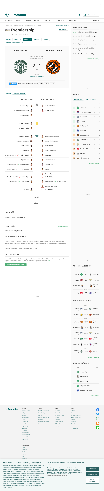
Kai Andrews (10, 164)
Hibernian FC (21, 50)
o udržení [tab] (93, 99)
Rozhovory (73, 426)
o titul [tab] (86, 99)
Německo (24, 458)
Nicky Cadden (11, 169)
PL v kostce (41, 415)
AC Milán (57, 417)
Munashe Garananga (23, 141)
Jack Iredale (25, 150)
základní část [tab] (78, 99)
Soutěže (8, 20)
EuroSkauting (41, 412)
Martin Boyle (25, 106)
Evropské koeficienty (43, 417)
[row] (86, 107)
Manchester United (59, 415)
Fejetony (73, 419)
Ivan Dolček (50, 189)
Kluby (36, 20)
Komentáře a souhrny (76, 415)
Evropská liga (25, 432)
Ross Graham (51, 106)
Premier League (26, 410)
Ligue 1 (24, 419)
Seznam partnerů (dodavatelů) (57, 475)
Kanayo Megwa (9, 155)
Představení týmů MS (43, 410)
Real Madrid (57, 426)
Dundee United (54, 50)
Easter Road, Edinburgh (37, 76)
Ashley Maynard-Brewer (52, 136)
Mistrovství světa (26, 437)
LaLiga (23, 412)
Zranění (40, 423)
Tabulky (16, 39)
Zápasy (29, 20)
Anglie (23, 451)
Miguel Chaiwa (25, 160)
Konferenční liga (26, 434)
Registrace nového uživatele (15, 264)
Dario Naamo (49, 155)
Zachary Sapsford (50, 174)
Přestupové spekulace (43, 421)
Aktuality (73, 410)
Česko (23, 447)
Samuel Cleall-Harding (51, 141)
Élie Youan (26, 189)
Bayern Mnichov (59, 421)
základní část (34, 56)
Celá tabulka (95, 395)
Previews (73, 412)
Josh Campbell (11, 177)
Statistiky (37, 39)
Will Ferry (47, 169)
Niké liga (24, 423)
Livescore (72, 20)
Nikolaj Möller (49, 181)
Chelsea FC (57, 412)
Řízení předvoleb (92, 480)
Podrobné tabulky (93, 163)
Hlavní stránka (8, 25)
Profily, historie (74, 423)
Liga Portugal (25, 426)
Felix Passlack (25, 123)
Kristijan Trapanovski (51, 186)
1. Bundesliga (25, 417)
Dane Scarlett (25, 128)
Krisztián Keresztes (50, 150)
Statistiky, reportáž (19, 93)
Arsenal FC (57, 410)
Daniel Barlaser (24, 164)
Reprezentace (58, 20)
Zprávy (8, 39)
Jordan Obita (25, 169)
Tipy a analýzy (74, 428)
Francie (24, 454)
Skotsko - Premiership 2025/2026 (27, 25)
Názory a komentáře (76, 417)
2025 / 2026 (62, 29)
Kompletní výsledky (93, 357)
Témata (40, 408)
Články (72, 408)
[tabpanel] (86, 131)
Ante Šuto (26, 115)
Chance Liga (25, 421)
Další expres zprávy (93, 58)
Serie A (24, 415)
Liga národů (25, 439)
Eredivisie (24, 428)
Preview (8, 93)
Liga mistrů (24, 430)
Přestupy (19, 20)
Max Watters (50, 110)
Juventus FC (58, 419)
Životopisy (73, 421)
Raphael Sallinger (24, 136)
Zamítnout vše (92, 474)
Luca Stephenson (50, 160)
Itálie (23, 456)
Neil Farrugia (62, 181)
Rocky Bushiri (25, 145)
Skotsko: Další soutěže (13, 42)
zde (49, 260)
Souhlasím (92, 468)
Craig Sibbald (49, 164)
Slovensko (24, 449)
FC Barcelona (58, 423)
